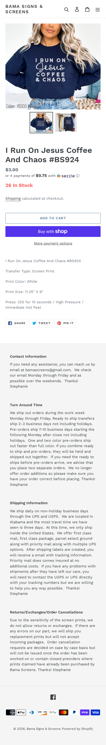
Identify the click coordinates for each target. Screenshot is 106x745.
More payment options (53, 243)
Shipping (13, 198)
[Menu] (97, 9)
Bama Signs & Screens (24, 9)
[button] (42, 175)
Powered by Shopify (77, 729)
